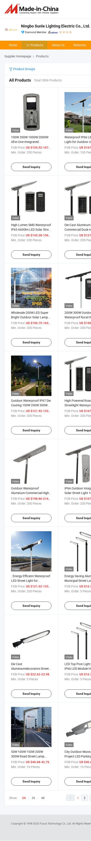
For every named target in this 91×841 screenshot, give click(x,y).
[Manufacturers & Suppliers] (32, 9)
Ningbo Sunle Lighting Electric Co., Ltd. (55, 26)
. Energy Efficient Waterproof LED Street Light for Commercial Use (30, 580)
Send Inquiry (31, 167)
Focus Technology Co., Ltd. (56, 823)
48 (43, 798)
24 (24, 798)
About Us (58, 45)
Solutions (79, 45)
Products (36, 45)
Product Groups (24, 69)
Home (13, 45)
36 (33, 798)
